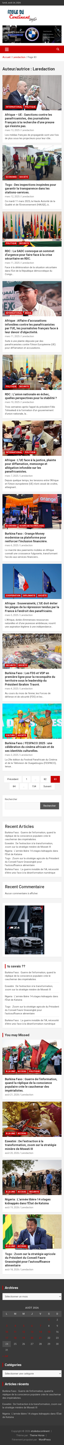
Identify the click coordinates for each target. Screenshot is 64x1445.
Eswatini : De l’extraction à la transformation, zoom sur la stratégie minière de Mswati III (30, 1145)
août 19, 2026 (12, 1207)
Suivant (47, 786)
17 (6, 1337)
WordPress (45, 1439)
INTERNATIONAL (14, 107)
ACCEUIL (22, 1071)
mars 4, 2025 (11, 688)
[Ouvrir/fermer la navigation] (6, 49)
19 (23, 1337)
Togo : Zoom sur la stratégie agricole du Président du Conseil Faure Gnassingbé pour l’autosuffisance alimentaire (32, 862)
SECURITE (24, 243)
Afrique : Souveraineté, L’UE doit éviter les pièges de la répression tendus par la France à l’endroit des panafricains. (32, 607)
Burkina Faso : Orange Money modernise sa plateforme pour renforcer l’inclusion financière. (26, 537)
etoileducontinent (40, 1431)
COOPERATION (13, 595)
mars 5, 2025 (11, 615)
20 (32, 1337)
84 (14, 786)
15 (49, 1331)
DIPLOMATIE (29, 595)
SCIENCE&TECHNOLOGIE (31, 526)
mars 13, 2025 (12, 130)
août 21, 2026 (12, 1094)
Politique (30, 107)
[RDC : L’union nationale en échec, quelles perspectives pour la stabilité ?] (32, 372)
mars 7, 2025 (11, 475)
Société (23, 177)
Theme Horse (37, 1435)
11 (15, 1331)
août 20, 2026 (12, 1153)
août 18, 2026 (12, 1269)
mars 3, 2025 (11, 755)
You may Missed (17, 1035)
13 (32, 1331)
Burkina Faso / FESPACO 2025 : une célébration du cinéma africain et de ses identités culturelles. (29, 746)
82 (45, 779)
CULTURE (10, 735)
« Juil (5, 1356)
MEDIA (28, 313)
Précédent (12, 779)
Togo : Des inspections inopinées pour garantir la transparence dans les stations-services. (30, 188)
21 (40, 1337)
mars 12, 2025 (12, 196)
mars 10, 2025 (12, 402)
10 (6, 1331)
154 (34, 786)
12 (23, 1331)
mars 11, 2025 (12, 263)
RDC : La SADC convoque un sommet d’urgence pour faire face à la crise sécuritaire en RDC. (29, 254)
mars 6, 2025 (11, 545)
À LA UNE (10, 1071)
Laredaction (28, 130)
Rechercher (11, 799)
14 (40, 1331)
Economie (11, 177)
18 (15, 1337)
